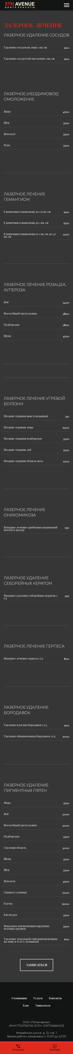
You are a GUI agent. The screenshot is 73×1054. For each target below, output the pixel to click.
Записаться (42, 1005)
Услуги (37, 998)
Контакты (55, 998)
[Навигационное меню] (66, 5)
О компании (19, 998)
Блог (26, 1005)
